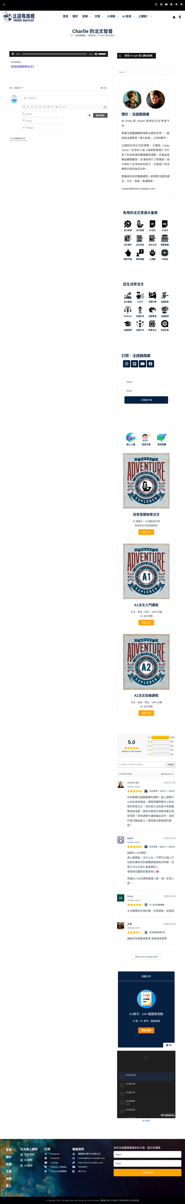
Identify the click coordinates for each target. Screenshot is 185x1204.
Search (171, 764)
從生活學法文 (133, 283)
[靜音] (96, 54)
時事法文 (152, 329)
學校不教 (128, 259)
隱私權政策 (124, 1200)
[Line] (161, 4)
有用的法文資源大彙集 (140, 212)
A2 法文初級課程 (156, 905)
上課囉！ (143, 16)
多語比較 (165, 329)
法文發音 (140, 230)
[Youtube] (166, 4)
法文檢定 (140, 244)
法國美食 (152, 316)
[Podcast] (176, 4)
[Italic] (28, 107)
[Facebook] (171, 4)
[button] (86, 16)
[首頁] (72, 35)
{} (60, 107)
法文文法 (152, 244)
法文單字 (128, 244)
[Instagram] (156, 4)
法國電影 (165, 301)
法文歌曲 (128, 301)
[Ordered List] (40, 107)
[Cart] (174, 17)
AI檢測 (165, 259)
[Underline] (32, 107)
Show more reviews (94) (146, 957)
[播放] (13, 54)
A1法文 (152, 230)
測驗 (9, 1178)
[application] (58, 54)
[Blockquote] (48, 107)
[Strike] (36, 107)
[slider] (102, 53)
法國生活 (140, 316)
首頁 (65, 16)
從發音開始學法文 (22, 66)
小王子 (140, 301)
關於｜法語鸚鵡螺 (135, 114)
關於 (75, 16)
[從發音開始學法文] (146, 932)
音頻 (85, 16)
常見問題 (140, 259)
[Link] (56, 107)
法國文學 (152, 301)
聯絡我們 (78, 1149)
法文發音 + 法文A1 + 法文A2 (162, 791)
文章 (97, 16)
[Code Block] (52, 107)
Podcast (128, 316)
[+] (64, 107)
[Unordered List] (44, 107)
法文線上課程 (29, 1149)
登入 (105, 88)
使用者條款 (135, 1200)
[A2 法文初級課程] (146, 904)
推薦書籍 (165, 244)
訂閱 (47, 1149)
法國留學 (128, 329)
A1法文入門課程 (146, 604)
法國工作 (140, 329)
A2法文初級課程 (146, 695)
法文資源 (128, 230)
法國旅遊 (165, 316)
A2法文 (165, 230)
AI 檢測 (126, 16)
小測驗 (111, 16)
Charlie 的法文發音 (106, 35)
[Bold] (24, 107)
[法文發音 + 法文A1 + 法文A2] (146, 791)
